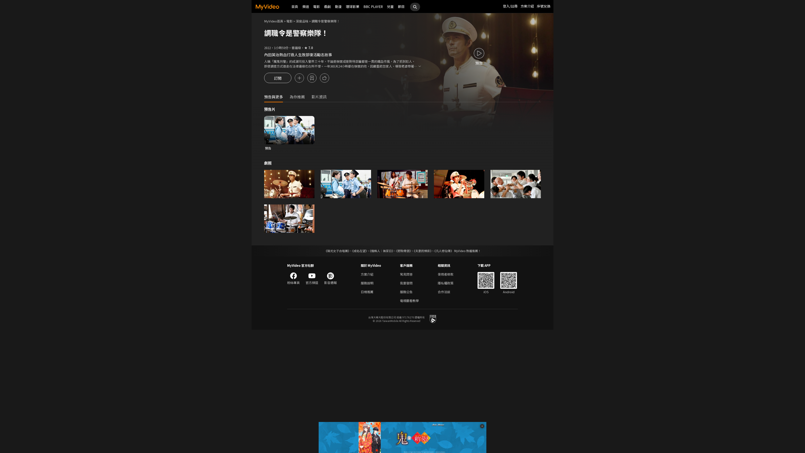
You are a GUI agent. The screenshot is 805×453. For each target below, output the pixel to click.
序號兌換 (543, 6)
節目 (401, 6)
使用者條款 (445, 274)
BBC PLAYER (373, 6)
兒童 (390, 6)
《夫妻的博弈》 (422, 251)
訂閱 (278, 78)
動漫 (338, 6)
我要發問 (406, 283)
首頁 (294, 6)
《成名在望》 (359, 251)
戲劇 (327, 6)
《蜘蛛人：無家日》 (381, 251)
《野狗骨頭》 (403, 251)
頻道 (305, 6)
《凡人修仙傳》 (443, 251)
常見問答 (406, 274)
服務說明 (367, 283)
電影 (316, 6)
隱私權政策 (445, 283)
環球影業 (352, 6)
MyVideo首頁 (273, 21)
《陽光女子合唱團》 (336, 251)
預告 (268, 148)
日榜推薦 (367, 292)
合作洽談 (444, 292)
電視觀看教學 (409, 300)
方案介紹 (527, 6)
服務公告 (406, 292)
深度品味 (302, 21)
